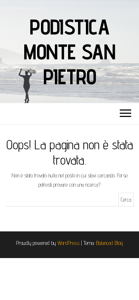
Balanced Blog (109, 243)
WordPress (68, 243)
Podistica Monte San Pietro (69, 51)
